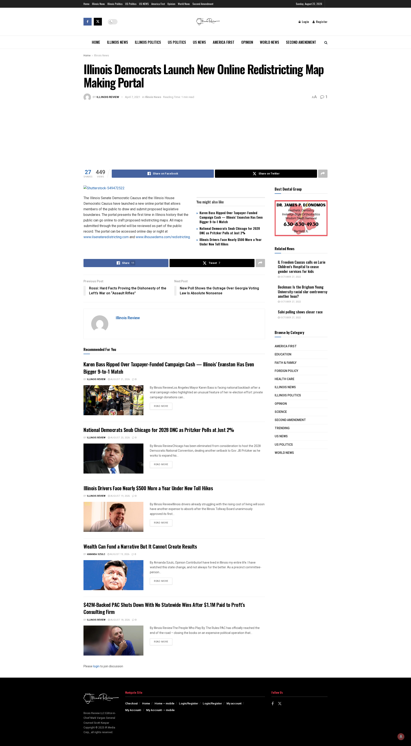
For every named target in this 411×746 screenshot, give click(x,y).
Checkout (131, 703)
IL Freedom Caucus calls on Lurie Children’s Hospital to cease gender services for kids (301, 266)
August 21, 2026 (120, 379)
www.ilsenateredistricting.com (106, 237)
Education (283, 354)
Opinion (171, 4)
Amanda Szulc (96, 554)
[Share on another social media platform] (323, 174)
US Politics (131, 4)
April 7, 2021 (132, 97)
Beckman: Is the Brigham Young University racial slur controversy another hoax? (302, 291)
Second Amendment (202, 4)
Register (321, 21)
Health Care (284, 379)
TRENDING (282, 428)
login (96, 666)
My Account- (133, 710)
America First (158, 4)
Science (281, 412)
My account (233, 703)
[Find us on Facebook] (87, 22)
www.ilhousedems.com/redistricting (163, 237)
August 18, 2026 (120, 620)
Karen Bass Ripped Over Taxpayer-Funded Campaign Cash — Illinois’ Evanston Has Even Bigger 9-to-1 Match (231, 217)
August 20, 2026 (120, 437)
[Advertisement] (205, 133)
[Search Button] (326, 42)
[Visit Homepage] (208, 21)
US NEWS (144, 4)
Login (305, 21)
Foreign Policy (286, 371)
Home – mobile (164, 703)
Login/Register (188, 703)
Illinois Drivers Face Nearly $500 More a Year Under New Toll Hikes (231, 241)
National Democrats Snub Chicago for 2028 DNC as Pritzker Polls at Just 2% (230, 230)
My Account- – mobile (160, 710)
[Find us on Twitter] (98, 22)
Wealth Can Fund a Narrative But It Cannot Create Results (140, 546)
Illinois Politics (115, 4)
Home (86, 4)
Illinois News (98, 4)
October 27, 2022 (290, 277)
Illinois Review (108, 97)
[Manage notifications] (401, 736)
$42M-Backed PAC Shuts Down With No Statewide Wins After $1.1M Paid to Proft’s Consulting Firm (164, 608)
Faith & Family (285, 363)
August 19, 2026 (120, 496)
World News (184, 4)
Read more (163, 406)
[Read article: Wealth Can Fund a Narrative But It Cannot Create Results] (113, 575)
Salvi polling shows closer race (300, 311)
